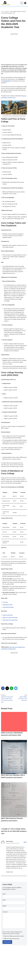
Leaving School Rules (8, 615)
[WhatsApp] (11, 688)
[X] (7, 688)
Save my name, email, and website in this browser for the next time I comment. (12, 932)
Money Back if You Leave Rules (10, 620)
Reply (25, 842)
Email (4, 900)
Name (4, 894)
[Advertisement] (14, 49)
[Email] (16, 688)
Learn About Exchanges (8, 607)
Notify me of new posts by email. (11, 938)
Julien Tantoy (9, 841)
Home (2, 11)
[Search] (25, 3)
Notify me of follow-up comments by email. (14, 936)
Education (7, 11)
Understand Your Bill (7, 604)
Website (4, 906)
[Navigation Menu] (21, 3)
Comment (5, 911)
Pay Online (5, 602)
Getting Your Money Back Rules (10, 617)
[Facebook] (3, 688)
